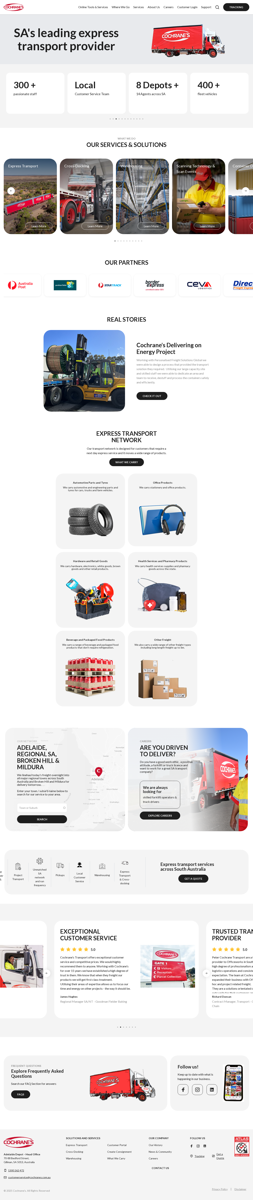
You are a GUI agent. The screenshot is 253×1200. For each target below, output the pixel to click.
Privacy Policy (220, 1189)
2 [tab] (113, 118)
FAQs (20, 1094)
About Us (154, 7)
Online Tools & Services (93, 7)
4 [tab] (119, 118)
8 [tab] (131, 118)
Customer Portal (116, 1145)
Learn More (38, 226)
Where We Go (121, 7)
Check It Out (152, 396)
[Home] (14, 7)
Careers (169, 7)
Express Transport (76, 1145)
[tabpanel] (35, 93)
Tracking (236, 7)
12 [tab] (143, 118)
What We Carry (126, 462)
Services (138, 7)
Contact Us (160, 1168)
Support (206, 7)
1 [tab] (110, 118)
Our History (155, 1145)
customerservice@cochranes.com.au (29, 1177)
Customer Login (187, 7)
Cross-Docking (74, 1151)
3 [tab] (116, 118)
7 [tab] (128, 118)
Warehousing (73, 1158)
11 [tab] (140, 118)
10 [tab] (137, 118)
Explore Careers (160, 815)
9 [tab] (134, 118)
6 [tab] (125, 118)
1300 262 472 (16, 1170)
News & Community (160, 1151)
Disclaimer (240, 1189)
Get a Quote (193, 878)
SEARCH (42, 819)
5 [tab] (122, 118)
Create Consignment (119, 1151)
